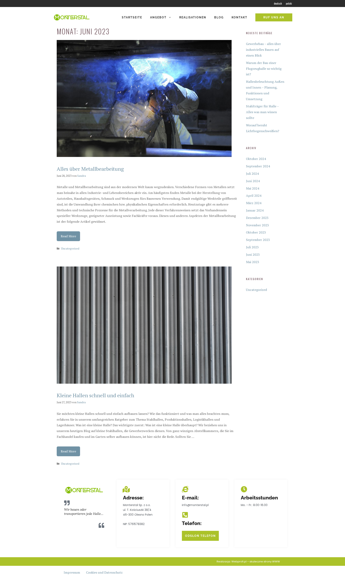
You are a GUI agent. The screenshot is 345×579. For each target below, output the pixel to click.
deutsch (278, 3)
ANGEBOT (158, 17)
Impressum (72, 572)
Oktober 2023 (256, 232)
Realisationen (192, 17)
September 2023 (258, 240)
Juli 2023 (252, 247)
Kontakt (239, 17)
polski (289, 3)
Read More (68, 236)
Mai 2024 (252, 188)
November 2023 (257, 225)
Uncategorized (70, 248)
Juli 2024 (252, 173)
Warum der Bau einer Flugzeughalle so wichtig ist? (264, 69)
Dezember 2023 (257, 218)
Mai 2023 (252, 262)
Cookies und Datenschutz (104, 572)
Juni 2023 (253, 254)
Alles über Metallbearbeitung (90, 168)
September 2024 (258, 166)
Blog (219, 17)
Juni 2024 (253, 181)
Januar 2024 (255, 210)
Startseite (132, 17)
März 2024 (253, 203)
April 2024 (253, 195)
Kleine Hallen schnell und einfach (95, 395)
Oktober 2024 (256, 159)
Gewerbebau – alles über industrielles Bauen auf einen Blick (263, 50)
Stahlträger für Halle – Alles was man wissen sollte (262, 112)
